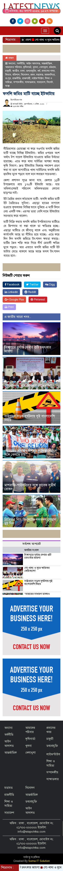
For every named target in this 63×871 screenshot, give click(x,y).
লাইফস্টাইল (38, 78)
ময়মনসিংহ (50, 74)
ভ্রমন (32, 74)
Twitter (33, 284)
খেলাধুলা (43, 67)
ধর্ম (38, 70)
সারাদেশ (41, 82)
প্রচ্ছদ (11, 57)
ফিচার (8, 74)
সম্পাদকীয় (18, 82)
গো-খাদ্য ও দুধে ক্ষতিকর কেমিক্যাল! (44, 40)
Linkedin (12, 292)
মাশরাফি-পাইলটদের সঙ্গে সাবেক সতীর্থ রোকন (30, 487)
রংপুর (8, 78)
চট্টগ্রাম (52, 67)
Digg (51, 284)
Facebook (12, 284)
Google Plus (16, 299)
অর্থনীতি (21, 63)
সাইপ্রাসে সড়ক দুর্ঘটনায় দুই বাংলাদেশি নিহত (29, 418)
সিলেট (50, 82)
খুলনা (35, 67)
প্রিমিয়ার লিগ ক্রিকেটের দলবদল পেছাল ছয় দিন (30, 521)
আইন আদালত (33, 63)
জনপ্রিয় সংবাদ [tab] (31, 550)
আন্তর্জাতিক (46, 63)
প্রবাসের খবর (48, 70)
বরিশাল (16, 74)
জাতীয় (15, 70)
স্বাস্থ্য (7, 85)
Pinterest (39, 299)
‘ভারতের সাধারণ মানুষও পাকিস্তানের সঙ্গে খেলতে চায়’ (28, 453)
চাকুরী (8, 70)
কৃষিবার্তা (27, 67)
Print (10, 307)
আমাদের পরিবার (13, 67)
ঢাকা (22, 70)
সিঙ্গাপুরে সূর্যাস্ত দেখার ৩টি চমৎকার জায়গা (27, 349)
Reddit (31, 292)
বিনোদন (25, 74)
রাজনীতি (16, 78)
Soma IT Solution (39, 861)
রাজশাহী (26, 78)
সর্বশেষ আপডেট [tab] (31, 544)
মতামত (39, 74)
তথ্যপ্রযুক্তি (31, 70)
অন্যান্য (11, 63)
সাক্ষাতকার (30, 82)
